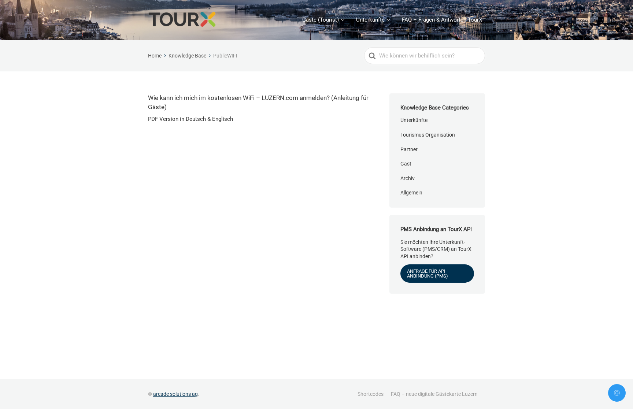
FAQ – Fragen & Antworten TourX (442, 19)
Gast (405, 164)
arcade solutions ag (175, 394)
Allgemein (411, 193)
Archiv (407, 178)
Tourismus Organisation (427, 135)
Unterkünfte (370, 19)
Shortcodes (371, 394)
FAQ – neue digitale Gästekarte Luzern (434, 394)
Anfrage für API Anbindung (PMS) (427, 273)
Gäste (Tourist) (320, 19)
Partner (409, 149)
